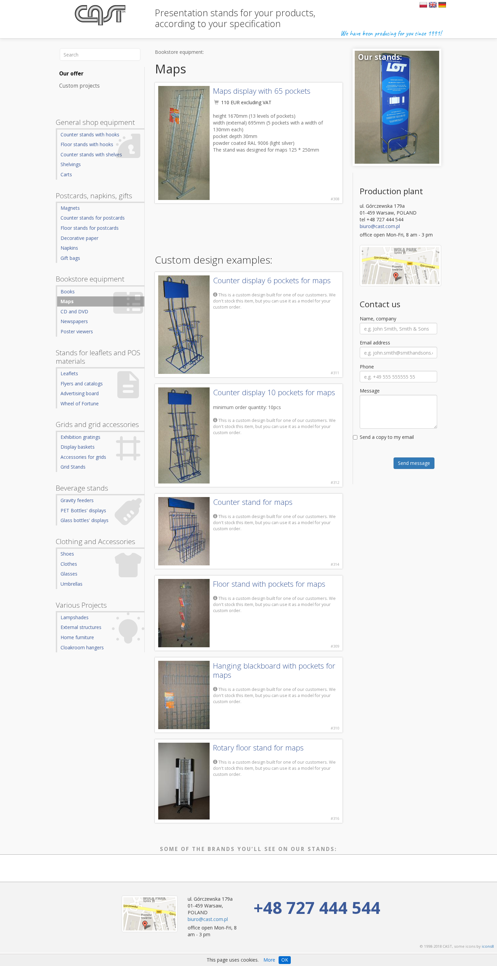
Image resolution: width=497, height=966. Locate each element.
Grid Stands (73, 467)
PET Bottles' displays (83, 510)
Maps (67, 301)
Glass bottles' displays (85, 520)
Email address (375, 342)
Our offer (71, 73)
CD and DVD (74, 311)
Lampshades (75, 617)
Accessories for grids (83, 457)
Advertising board (80, 393)
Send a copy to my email (387, 437)
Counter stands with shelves (91, 154)
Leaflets (69, 373)
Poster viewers (77, 331)
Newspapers (74, 321)
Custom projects (79, 85)
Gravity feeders (77, 500)
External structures (81, 627)
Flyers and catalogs (82, 383)
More (269, 960)
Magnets (70, 208)
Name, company (378, 318)
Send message (414, 463)
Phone (367, 366)
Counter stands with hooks (90, 134)
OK (284, 960)
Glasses (69, 573)
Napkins (69, 248)
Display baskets (78, 447)
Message (370, 390)
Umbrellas (71, 584)
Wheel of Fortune (80, 403)
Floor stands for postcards (90, 228)
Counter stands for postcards (93, 218)
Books (68, 291)
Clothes (69, 564)
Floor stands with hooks (87, 144)
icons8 (488, 946)
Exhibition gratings (80, 437)
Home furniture (77, 637)
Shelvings (71, 164)
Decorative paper (79, 238)
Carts (66, 174)
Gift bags (70, 258)
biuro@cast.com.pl (380, 226)
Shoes (67, 554)
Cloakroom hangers (82, 647)
